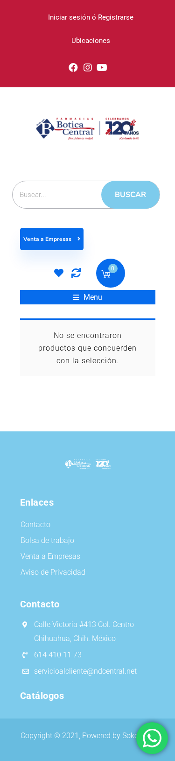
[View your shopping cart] (106, 275)
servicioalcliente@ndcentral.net (85, 671)
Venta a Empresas (48, 239)
